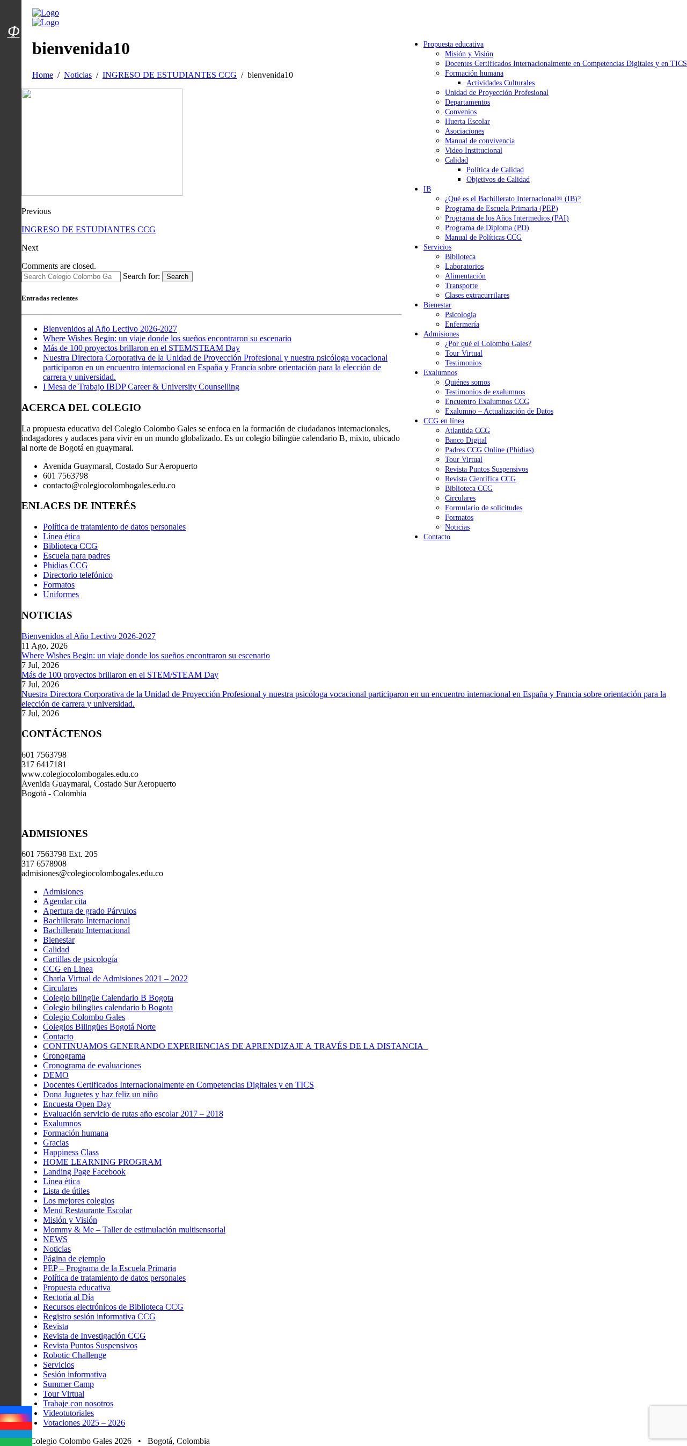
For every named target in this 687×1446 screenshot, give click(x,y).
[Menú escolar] (13, 44)
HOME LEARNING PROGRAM (102, 1161)
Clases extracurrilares (477, 295)
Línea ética (61, 536)
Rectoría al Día (68, 1297)
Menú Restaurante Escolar (87, 1210)
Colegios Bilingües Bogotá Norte (99, 1026)
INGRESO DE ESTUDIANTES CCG (88, 229)
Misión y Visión (469, 54)
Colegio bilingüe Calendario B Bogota (108, 997)
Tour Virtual (464, 353)
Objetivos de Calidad (498, 179)
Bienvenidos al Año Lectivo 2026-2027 (110, 328)
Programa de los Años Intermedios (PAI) (507, 218)
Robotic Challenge (74, 1355)
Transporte (461, 286)
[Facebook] (16, 1410)
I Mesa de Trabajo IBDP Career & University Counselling (141, 386)
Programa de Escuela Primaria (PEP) (501, 208)
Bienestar (437, 305)
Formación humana (474, 73)
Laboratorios (464, 266)
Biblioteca (460, 257)
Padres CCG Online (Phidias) (489, 450)
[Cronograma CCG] (13, 7)
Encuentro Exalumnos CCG (487, 402)
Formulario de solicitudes (483, 508)
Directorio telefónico (78, 574)
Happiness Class (71, 1152)
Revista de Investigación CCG (94, 1335)
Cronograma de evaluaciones (92, 1065)
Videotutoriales (68, 1413)
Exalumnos (440, 373)
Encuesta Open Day (77, 1104)
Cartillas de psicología (80, 959)
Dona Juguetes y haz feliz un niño (100, 1094)
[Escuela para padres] (13, 50)
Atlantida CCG (467, 431)
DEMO (56, 1075)
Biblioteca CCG (469, 489)
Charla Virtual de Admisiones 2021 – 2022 (115, 978)
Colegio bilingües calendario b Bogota (108, 1007)
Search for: (141, 276)
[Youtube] (16, 1426)
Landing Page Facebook (84, 1171)
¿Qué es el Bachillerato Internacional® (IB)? (513, 199)
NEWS (55, 1239)
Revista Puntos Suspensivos (486, 469)
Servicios (437, 247)
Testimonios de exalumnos (485, 392)
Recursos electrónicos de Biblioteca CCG (113, 1306)
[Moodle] (13, 17)
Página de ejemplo (74, 1258)
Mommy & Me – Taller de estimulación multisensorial (134, 1229)
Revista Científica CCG (480, 479)
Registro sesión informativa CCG (99, 1316)
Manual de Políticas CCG (483, 237)
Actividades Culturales (500, 83)
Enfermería (462, 324)
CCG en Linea (68, 968)
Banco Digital (466, 440)
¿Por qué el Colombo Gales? (488, 344)
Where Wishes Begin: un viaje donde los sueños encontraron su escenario (167, 338)
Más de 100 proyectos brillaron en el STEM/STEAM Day (141, 348)
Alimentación (465, 276)
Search (177, 277)
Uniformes (61, 594)
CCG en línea (443, 421)
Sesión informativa (74, 1374)
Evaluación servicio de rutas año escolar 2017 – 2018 (133, 1113)
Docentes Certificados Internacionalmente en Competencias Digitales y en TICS (566, 64)
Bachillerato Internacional (86, 920)
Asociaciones (464, 131)
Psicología (460, 315)
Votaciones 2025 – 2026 (84, 1422)
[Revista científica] (13, 55)
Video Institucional (473, 150)
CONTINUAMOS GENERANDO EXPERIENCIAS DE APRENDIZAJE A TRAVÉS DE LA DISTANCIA (235, 1046)
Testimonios (463, 363)
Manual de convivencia (480, 141)
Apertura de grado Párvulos (89, 910)
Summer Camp (68, 1384)
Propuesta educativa (453, 44)
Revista (55, 1326)
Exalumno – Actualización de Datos (499, 411)
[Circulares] (13, 12)
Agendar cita (64, 901)
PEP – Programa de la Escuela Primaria (109, 1268)
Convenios (461, 112)
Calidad (456, 160)
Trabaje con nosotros (78, 1403)
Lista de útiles (66, 1190)
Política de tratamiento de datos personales (114, 526)
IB (427, 189)
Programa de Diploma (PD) (487, 228)
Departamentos (467, 102)
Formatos (459, 517)
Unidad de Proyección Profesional (497, 93)
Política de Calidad (495, 170)
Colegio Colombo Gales (84, 1017)
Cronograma (64, 1055)
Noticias (457, 527)
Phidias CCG (65, 565)
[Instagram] (16, 1418)
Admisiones (441, 334)
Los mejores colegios (78, 1200)
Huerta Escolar (467, 122)
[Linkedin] (16, 1434)
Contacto (436, 537)
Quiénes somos (467, 382)
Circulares (460, 498)
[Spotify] (16, 1442)
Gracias (56, 1142)
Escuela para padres (76, 555)
